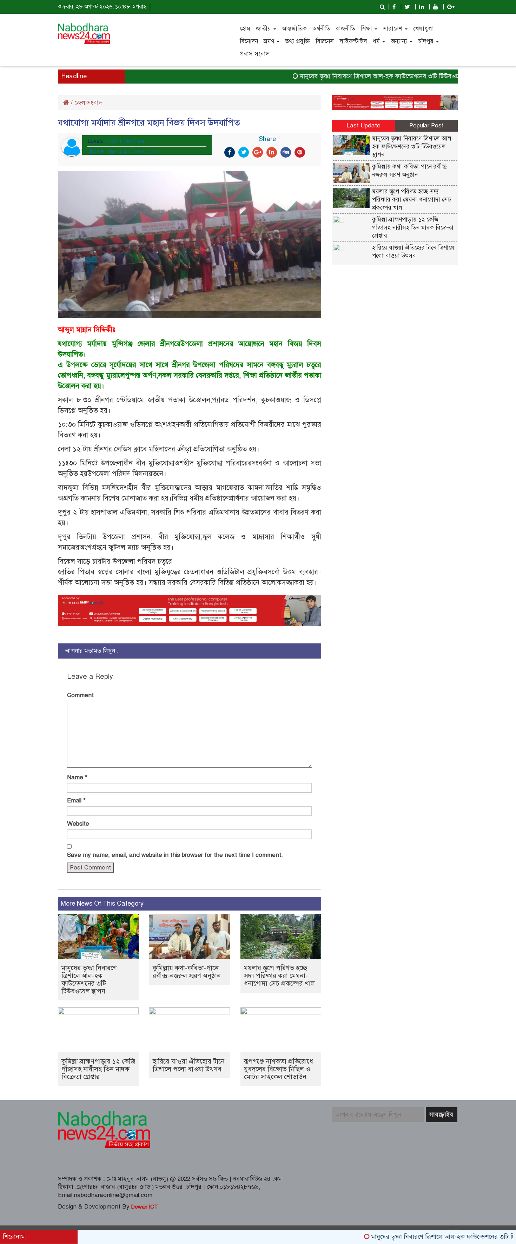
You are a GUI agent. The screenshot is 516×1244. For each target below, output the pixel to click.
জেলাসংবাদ (88, 102)
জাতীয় (264, 28)
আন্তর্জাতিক (294, 28)
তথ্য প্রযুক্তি (297, 41)
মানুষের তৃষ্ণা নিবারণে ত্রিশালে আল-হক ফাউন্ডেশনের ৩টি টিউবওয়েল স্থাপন (364, 76)
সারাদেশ (393, 28)
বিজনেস (325, 41)
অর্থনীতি (321, 28)
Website (78, 823)
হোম (245, 28)
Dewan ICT (144, 1207)
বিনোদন (249, 41)
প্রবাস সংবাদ (254, 54)
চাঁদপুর (426, 41)
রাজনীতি (345, 28)
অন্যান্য (400, 41)
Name (77, 777)
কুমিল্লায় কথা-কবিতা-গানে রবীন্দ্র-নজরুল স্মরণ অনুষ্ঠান (187, 972)
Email (76, 800)
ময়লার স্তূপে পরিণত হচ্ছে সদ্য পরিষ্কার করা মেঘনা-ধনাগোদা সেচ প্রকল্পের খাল (279, 975)
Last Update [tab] (363, 125)
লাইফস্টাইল (353, 41)
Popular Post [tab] (426, 125)
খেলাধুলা (423, 28)
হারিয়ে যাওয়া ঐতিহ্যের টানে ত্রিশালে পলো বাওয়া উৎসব (189, 1065)
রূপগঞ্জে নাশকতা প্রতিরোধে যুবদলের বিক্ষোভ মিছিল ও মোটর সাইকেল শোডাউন (278, 1069)
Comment (80, 695)
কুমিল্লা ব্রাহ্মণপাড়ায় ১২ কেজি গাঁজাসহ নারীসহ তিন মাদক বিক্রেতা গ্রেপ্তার (98, 1069)
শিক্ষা (367, 28)
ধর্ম (377, 41)
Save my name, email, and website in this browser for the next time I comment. (175, 855)
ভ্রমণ (270, 41)
